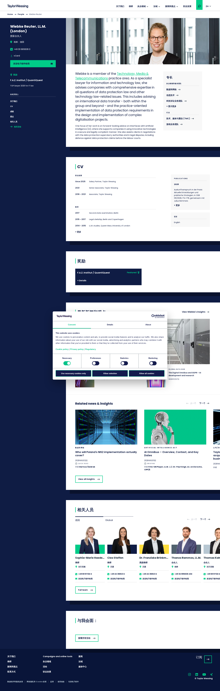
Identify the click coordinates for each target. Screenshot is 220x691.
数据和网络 (171, 89)
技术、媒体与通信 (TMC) (178, 118)
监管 (52, 682)
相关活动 (17, 126)
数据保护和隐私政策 (15, 682)
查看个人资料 (90, 554)
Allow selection (110, 373)
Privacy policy (77, 349)
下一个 (202, 403)
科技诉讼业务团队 (174, 101)
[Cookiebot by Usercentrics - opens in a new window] (153, 316)
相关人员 (13, 121)
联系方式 (11, 671)
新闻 (81, 656)
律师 (131, 6)
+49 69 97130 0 (85, 574)
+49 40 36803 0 (117, 574)
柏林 (16, 42)
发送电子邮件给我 (21, 63)
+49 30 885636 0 (22, 49)
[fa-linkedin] (194, 674)
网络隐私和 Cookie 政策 (36, 682)
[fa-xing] (209, 674)
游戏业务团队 (172, 124)
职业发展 (187, 6)
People (21, 14)
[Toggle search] (199, 6)
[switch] (95, 363)
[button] (199, 6)
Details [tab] (110, 325)
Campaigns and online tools (57, 656)
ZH (207, 6)
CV (11, 106)
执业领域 (142, 6)
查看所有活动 (84, 638)
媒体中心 (83, 666)
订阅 (199, 657)
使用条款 (61, 682)
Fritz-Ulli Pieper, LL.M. (158, 467)
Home (10, 14)
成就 (12, 111)
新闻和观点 (170, 6)
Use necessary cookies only (73, 373)
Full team (83, 589)
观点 (12, 116)
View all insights (86, 479)
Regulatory (90, 349)
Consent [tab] (72, 325)
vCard (17, 56)
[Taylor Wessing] (18, 6)
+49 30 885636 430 (183, 574)
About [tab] (148, 325)
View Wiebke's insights (193, 312)
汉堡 (112, 566)
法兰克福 (81, 566)
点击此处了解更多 (178, 377)
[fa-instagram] (187, 674)
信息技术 (170, 95)
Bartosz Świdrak (87, 467)
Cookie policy (62, 349)
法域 (155, 6)
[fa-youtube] (202, 674)
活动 (45, 666)
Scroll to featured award (33, 80)
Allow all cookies (146, 373)
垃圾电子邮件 (73, 682)
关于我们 (120, 6)
